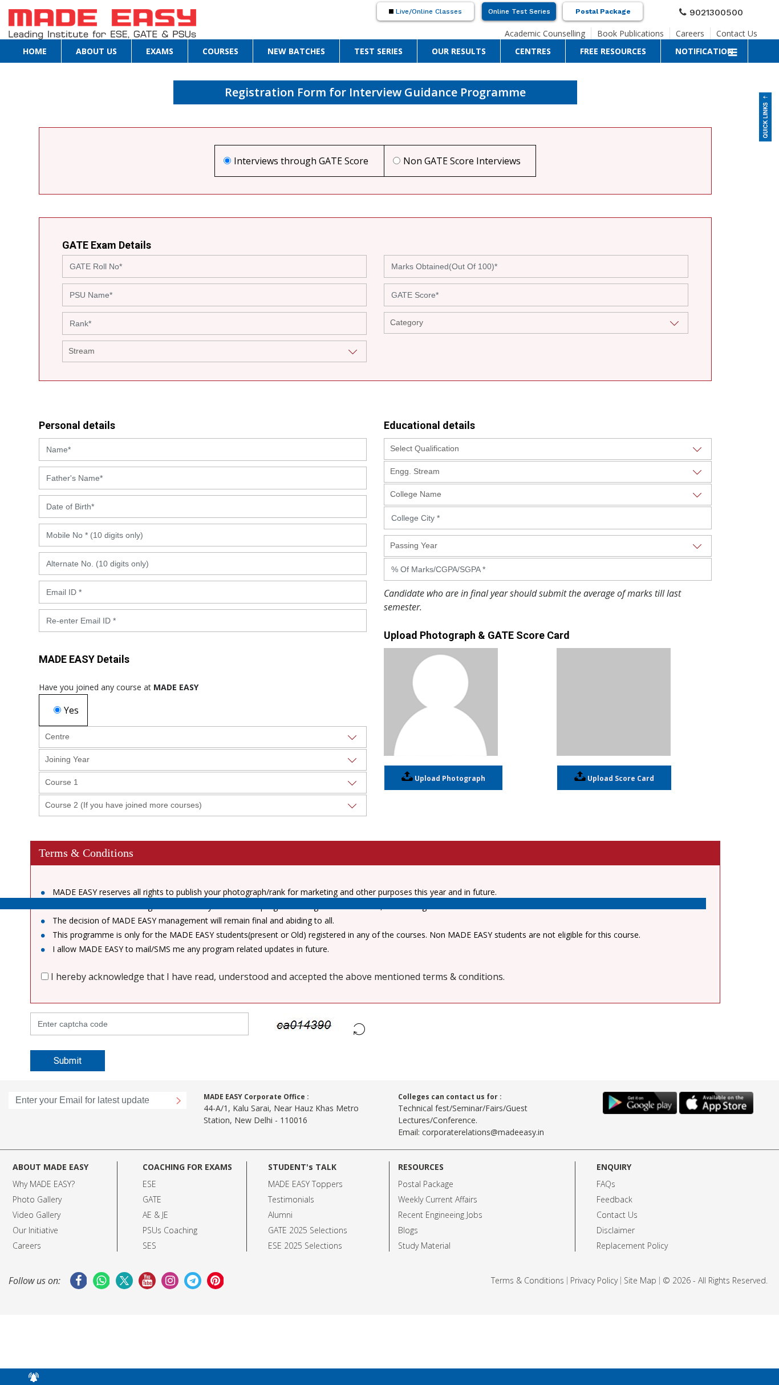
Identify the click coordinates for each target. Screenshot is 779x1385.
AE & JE (155, 1214)
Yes (71, 710)
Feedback (614, 1199)
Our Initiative (35, 1230)
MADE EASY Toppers (305, 1184)
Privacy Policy (594, 1280)
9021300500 (721, 11)
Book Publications (650, 30)
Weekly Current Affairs (437, 1199)
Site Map (640, 1280)
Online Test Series (519, 11)
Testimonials (291, 1199)
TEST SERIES (201, 48)
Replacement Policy (632, 1245)
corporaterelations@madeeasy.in (483, 1132)
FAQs (606, 1184)
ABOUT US (51, 48)
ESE (149, 1184)
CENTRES (286, 48)
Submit (60, 1060)
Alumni (280, 1214)
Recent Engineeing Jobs (440, 1214)
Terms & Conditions (527, 1280)
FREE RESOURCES (332, 48)
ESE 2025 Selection (303, 1245)
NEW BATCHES (155, 48)
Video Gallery (36, 1214)
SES (149, 1245)
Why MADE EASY (42, 1184)
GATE (152, 1199)
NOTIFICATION (386, 48)
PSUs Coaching (170, 1230)
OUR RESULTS (246, 48)
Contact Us (741, 30)
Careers (701, 30)
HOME (20, 48)
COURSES (114, 48)
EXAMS (84, 48)
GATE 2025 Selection (305, 1230)
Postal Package (603, 11)
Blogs (408, 1230)
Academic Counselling (577, 30)
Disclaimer (616, 1230)
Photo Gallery (37, 1199)
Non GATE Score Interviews (462, 161)
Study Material (424, 1245)
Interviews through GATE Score (301, 161)
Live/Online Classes (427, 11)
